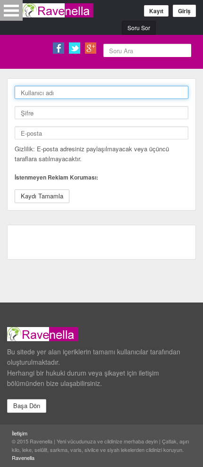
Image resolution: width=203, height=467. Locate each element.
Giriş (184, 11)
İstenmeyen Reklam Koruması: (56, 177)
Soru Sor (138, 28)
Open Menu (11, 10)
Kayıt (156, 11)
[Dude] (99, 333)
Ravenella (23, 457)
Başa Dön (26, 405)
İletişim (19, 433)
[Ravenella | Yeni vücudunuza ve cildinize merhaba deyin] (58, 10)
